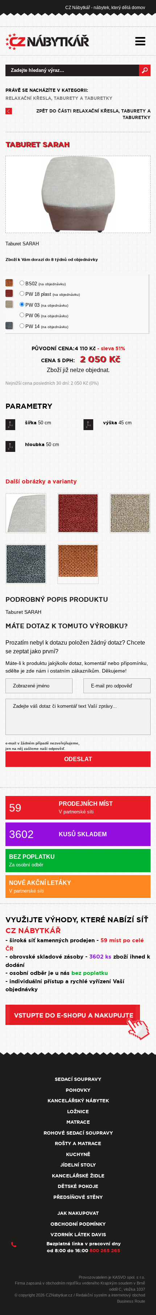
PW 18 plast (52, 294)
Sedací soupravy (78, 1079)
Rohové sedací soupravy (78, 1133)
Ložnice (78, 1111)
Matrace (78, 1122)
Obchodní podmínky (78, 1224)
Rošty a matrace (78, 1143)
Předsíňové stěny (78, 1197)
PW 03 (46, 305)
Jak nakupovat (78, 1213)
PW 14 (46, 326)
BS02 (45, 283)
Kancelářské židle (78, 1176)
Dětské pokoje (78, 1186)
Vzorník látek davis (78, 1235)
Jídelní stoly (78, 1165)
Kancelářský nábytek (78, 1101)
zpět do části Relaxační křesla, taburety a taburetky (93, 114)
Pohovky (78, 1090)
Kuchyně (78, 1154)
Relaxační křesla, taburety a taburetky (58, 98)
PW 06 (46, 315)
